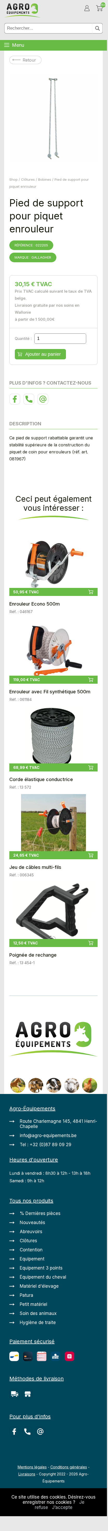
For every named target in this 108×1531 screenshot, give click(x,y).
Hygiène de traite (38, 1322)
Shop (13, 179)
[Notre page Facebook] (16, 403)
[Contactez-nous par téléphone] (30, 403)
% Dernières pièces (40, 1213)
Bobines (44, 179)
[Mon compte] (87, 8)
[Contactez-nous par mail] (43, 403)
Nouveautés (32, 1222)
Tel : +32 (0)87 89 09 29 (45, 1144)
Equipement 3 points (41, 1268)
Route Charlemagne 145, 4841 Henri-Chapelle (58, 1124)
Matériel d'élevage (39, 1286)
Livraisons (26, 1474)
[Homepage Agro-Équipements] (22, 11)
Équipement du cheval (43, 1277)
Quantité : (23, 338)
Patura (26, 1295)
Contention (31, 1249)
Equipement (32, 1258)
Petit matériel (33, 1304)
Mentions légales (32, 1467)
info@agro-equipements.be (48, 1135)
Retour (29, 60)
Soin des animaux (38, 1313)
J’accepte (62, 1507)
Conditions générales (68, 1467)
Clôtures (28, 179)
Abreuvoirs (31, 1231)
